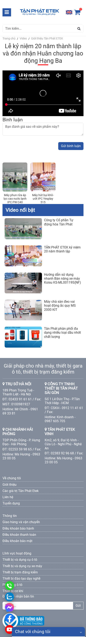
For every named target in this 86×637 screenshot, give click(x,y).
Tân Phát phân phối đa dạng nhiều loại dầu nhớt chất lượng (62, 332)
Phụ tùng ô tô (12, 585)
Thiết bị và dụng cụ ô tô (20, 560)
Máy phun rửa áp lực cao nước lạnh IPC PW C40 (15, 198)
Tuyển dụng (11, 503)
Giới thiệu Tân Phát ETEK (47, 38)
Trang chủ (9, 38)
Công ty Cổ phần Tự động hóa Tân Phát (58, 222)
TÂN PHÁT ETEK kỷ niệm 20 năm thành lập (62, 249)
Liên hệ (8, 497)
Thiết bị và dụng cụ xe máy (22, 566)
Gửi (78, 605)
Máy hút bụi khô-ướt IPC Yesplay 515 (43, 198)
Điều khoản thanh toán (19, 535)
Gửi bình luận (71, 146)
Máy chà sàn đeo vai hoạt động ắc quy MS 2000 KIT (60, 305)
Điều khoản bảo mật (17, 541)
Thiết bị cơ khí (13, 591)
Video (23, 38)
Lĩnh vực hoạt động (17, 553)
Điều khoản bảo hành (18, 528)
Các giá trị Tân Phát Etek (21, 491)
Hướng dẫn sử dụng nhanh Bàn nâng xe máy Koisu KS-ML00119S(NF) (62, 278)
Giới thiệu (9, 485)
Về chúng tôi (12, 478)
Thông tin (10, 516)
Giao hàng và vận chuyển (21, 522)
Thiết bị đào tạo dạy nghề (21, 578)
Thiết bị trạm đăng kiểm (20, 572)
